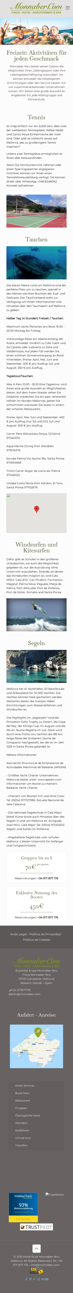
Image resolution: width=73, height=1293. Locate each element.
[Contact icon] (46, 1279)
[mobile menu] (67, 8)
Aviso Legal (18, 934)
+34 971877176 (21, 990)
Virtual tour (23, 1138)
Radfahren (22, 1130)
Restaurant (22, 1100)
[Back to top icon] (37, 1249)
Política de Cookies (36, 940)
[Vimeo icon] (30, 1279)
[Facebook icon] (26, 1279)
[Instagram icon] (38, 1279)
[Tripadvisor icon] (42, 1279)
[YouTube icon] (34, 1279)
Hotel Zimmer (24, 1085)
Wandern (21, 1123)
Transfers (21, 1145)
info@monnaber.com (25, 994)
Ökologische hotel (27, 1115)
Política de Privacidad (45, 934)
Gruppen (21, 1108)
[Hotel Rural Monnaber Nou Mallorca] (36, 8)
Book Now (22, 1093)
